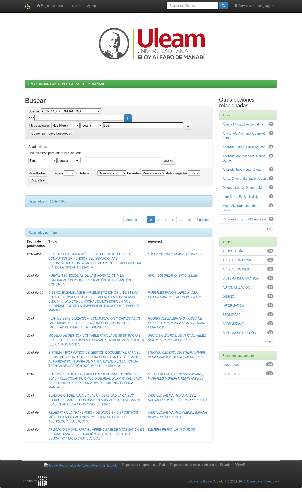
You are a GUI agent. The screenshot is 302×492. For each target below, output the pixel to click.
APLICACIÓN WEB (236, 269)
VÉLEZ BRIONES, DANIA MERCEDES (177, 337)
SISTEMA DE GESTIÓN (239, 332)
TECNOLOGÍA (233, 251)
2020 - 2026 (231, 364)
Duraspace (254, 481)
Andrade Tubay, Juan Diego (242, 169)
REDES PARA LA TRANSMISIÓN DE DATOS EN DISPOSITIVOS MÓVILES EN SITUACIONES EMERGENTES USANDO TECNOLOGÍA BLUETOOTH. (93, 416)
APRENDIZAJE (233, 323)
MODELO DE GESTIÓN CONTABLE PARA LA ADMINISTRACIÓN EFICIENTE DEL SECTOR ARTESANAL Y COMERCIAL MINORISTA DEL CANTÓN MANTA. (96, 339)
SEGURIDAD (232, 314)
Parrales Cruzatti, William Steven (245, 219)
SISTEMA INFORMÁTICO (241, 278)
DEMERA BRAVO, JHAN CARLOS (171, 429)
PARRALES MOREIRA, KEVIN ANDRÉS (175, 378)
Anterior (131, 219)
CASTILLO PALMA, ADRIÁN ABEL (171, 395)
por (31, 118)
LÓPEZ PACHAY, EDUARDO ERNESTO (175, 254)
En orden (134, 173)
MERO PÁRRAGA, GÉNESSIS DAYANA (175, 374)
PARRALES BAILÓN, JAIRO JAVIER (172, 292)
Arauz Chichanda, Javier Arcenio (245, 178)
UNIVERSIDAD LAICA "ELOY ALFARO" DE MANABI (66, 83)
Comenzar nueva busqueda (50, 133)
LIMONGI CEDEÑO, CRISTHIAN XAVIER (176, 352)
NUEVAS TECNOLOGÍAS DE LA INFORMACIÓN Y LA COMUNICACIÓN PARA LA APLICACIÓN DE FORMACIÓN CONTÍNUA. (89, 279)
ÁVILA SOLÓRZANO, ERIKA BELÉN (173, 275)
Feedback (272, 481)
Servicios (244, 5)
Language (264, 5)
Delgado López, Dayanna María (245, 187)
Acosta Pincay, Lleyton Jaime (243, 124)
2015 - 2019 (231, 373)
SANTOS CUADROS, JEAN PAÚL (171, 335)
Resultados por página (46, 173)
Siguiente (203, 219)
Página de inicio (51, 5)
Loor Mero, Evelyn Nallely (240, 196)
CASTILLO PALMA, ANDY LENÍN (170, 412)
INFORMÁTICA (233, 305)
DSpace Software (199, 481)
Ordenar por (87, 173)
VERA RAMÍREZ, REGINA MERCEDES (175, 357)
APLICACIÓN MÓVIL (237, 260)
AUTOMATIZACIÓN (236, 287)
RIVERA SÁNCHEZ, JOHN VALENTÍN (174, 297)
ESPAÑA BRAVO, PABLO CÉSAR (177, 414)
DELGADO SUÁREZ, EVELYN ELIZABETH (177, 399)
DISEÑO (228, 296)
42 (189, 219)
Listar (74, 5)
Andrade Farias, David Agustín (244, 147)
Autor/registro (176, 173)
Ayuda (91, 5)
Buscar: (34, 111)
